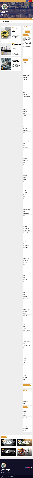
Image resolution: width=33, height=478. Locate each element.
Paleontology (25, 296)
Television (24, 360)
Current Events (25, 128)
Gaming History (25, 190)
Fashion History (25, 160)
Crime (24, 126)
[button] (28, 18)
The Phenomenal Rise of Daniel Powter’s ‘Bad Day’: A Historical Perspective (27, 43)
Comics (24, 124)
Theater (24, 362)
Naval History (25, 292)
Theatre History (25, 364)
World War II (25, 379)
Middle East (25, 262)
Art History (25, 83)
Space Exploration (26, 347)
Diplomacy (25, 132)
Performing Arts (25, 298)
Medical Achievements (26, 256)
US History (25, 377)
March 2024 (25, 415)
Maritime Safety (25, 249)
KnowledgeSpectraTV (11, 454)
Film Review (25, 175)
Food (24, 181)
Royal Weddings (25, 324)
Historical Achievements (27, 200)
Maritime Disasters (26, 245)
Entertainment (25, 401)
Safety (24, 326)
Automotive (25, 94)
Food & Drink (25, 183)
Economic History (26, 141)
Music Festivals (25, 279)
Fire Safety (25, 179)
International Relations (26, 230)
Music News (25, 283)
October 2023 (25, 426)
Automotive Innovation (26, 96)
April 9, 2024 (14, 48)
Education (24, 145)
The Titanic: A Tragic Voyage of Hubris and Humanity (16, 46)
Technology (25, 358)
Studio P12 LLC (2, 477)
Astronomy (25, 90)
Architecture (25, 79)
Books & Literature (26, 107)
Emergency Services (26, 147)
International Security (26, 232)
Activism (24, 62)
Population (25, 311)
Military (24, 264)
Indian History (25, 226)
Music (24, 275)
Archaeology (25, 77)
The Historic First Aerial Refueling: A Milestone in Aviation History (27, 56)
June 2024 (25, 409)
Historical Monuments (26, 209)
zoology (24, 381)
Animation (24, 73)
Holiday (24, 215)
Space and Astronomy (26, 345)
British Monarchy (25, 111)
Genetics (24, 194)
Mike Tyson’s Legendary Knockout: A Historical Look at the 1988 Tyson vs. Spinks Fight (8, 452)
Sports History (25, 356)
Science (24, 328)
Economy (24, 143)
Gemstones (25, 192)
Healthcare (25, 198)
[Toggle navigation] (15, 18)
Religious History (25, 315)
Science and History (26, 332)
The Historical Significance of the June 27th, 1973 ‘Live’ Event (27, 52)
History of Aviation (26, 213)
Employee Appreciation (26, 149)
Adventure (24, 64)
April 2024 (24, 413)
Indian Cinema (25, 224)
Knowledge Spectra (4, 12)
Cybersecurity (25, 130)
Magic (24, 243)
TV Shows (25, 375)
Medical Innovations (26, 258)
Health (24, 196)
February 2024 (25, 417)
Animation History (26, 75)
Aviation (24, 98)
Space (24, 343)
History (13, 27)
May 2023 (24, 430)
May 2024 (24, 411)
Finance (24, 177)
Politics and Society (26, 309)
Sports (24, 399)
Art (23, 81)
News (24, 294)
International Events (26, 228)
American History (25, 66)
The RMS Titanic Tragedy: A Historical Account (16, 30)
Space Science (25, 349)
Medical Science (25, 260)
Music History (25, 281)
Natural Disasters (26, 290)
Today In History (25, 366)
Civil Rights (25, 115)
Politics (24, 307)
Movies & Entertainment (26, 273)
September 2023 (25, 428)
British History (25, 109)
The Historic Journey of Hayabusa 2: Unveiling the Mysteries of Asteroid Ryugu (8, 443)
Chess (24, 113)
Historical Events (25, 207)
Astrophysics (25, 92)
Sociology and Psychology (27, 341)
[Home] (1, 18)
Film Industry (25, 173)
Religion (24, 313)
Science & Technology (26, 330)
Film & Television (25, 164)
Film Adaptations (25, 166)
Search (24, 26)
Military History (25, 266)
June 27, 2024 (5, 454)
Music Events (25, 277)
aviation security (25, 100)
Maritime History (25, 247)
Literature (24, 241)
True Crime (25, 373)
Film (24, 162)
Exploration (25, 158)
